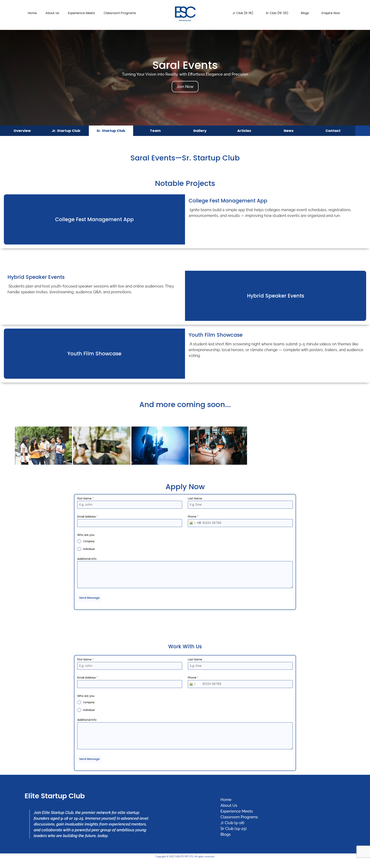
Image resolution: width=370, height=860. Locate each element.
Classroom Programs (120, 13)
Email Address (87, 517)
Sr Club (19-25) (277, 13)
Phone (193, 517)
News (288, 130)
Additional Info (87, 559)
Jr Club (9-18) (242, 13)
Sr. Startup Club (111, 130)
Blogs (305, 13)
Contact (333, 130)
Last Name (195, 498)
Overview (22, 130)
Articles (244, 130)
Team (155, 130)
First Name (85, 498)
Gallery (199, 130)
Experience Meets (81, 13)
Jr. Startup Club (66, 130)
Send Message (89, 598)
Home (32, 13)
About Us (52, 13)
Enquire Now (330, 13)
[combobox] (194, 523)
